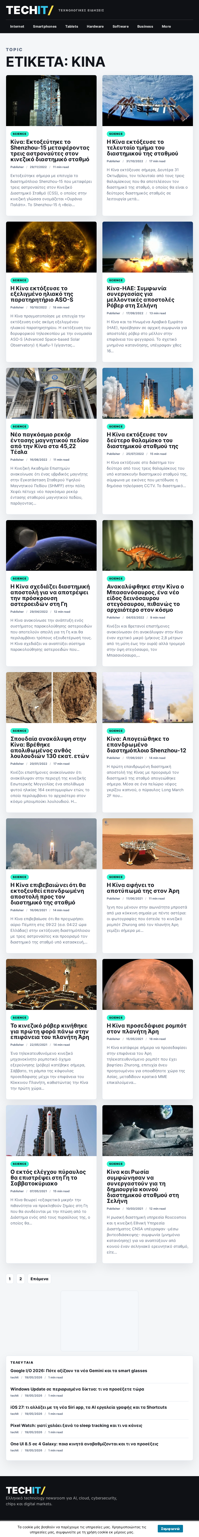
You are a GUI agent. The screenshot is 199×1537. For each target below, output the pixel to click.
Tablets (71, 26)
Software (121, 26)
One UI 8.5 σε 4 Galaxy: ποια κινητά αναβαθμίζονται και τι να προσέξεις (84, 1443)
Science (19, 134)
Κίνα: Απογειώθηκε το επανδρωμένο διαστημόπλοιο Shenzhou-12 (146, 744)
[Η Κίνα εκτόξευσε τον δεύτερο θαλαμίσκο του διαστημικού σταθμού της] (147, 393)
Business (145, 26)
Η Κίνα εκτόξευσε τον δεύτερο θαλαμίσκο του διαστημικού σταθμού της (142, 440)
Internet (17, 26)
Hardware (95, 26)
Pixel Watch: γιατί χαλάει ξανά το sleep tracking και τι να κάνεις (76, 1425)
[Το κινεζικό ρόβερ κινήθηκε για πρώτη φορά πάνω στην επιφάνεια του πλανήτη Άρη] (51, 984)
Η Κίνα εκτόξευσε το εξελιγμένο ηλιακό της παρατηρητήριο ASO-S (41, 294)
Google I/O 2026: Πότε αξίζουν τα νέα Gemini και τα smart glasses (78, 1370)
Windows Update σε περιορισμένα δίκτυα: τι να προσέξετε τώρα (77, 1389)
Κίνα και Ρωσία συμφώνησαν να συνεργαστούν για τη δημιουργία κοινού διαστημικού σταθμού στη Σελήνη (143, 1186)
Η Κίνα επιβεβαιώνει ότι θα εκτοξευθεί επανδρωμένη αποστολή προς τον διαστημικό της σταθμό (48, 894)
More (166, 26)
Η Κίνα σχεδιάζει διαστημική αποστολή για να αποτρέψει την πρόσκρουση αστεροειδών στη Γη (50, 595)
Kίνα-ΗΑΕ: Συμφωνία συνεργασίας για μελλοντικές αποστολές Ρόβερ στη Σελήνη (140, 297)
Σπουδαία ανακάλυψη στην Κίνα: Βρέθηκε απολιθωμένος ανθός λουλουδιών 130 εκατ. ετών (49, 747)
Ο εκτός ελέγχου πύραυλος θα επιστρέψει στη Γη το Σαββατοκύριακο (48, 1177)
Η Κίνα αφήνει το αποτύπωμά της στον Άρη (143, 888)
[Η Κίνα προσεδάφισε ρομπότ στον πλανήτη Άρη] (147, 984)
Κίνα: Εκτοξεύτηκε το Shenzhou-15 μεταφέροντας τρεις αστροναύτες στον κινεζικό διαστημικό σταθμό (50, 150)
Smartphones (45, 26)
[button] (170, 1528)
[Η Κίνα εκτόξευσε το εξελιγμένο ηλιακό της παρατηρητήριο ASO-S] (51, 247)
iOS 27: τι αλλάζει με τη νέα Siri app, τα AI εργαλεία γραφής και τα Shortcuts (88, 1407)
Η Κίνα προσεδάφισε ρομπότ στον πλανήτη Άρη (147, 1028)
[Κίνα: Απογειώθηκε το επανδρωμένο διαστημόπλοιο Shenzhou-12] (147, 697)
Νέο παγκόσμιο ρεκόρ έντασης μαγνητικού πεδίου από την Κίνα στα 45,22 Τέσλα (49, 443)
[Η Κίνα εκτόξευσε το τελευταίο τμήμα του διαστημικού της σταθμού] (147, 100)
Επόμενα (39, 1278)
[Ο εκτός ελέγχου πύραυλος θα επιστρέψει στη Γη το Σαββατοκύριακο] (51, 1130)
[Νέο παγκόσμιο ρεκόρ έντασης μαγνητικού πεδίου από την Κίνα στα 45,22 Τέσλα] (51, 393)
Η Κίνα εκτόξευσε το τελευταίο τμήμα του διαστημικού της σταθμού (142, 147)
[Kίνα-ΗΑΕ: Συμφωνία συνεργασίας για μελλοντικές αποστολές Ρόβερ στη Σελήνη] (147, 247)
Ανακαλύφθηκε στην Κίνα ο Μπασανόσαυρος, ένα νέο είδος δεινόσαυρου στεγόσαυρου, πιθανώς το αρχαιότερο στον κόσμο (145, 598)
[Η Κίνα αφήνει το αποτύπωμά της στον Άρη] (147, 843)
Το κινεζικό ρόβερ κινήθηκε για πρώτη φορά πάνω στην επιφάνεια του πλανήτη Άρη (49, 1031)
